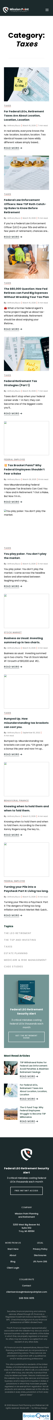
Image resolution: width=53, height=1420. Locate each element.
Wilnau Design (40, 1408)
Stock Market (13, 632)
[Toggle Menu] (47, 10)
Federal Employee (14, 459)
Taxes (7, 106)
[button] (26, 1191)
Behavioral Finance (16, 800)
